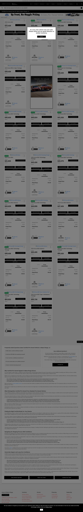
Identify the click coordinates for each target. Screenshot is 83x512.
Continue (41, 36)
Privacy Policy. (49, 507)
